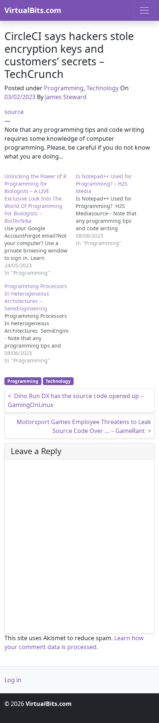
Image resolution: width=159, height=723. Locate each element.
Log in (12, 680)
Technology (103, 88)
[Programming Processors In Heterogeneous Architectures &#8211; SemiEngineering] (40, 323)
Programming (64, 88)
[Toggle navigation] (144, 10)
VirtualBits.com (32, 10)
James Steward (66, 97)
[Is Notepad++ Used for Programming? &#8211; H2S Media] (111, 210)
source (14, 112)
